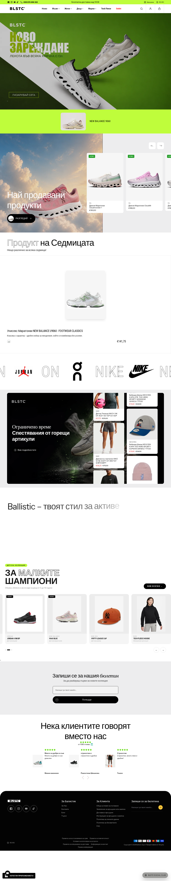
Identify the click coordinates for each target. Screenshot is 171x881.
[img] (85, 742)
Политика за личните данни (107, 819)
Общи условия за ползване (107, 806)
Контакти (65, 809)
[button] (159, 8)
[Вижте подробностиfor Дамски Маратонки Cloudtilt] (144, 177)
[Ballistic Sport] (16, 9)
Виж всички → (154, 586)
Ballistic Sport (141, 845)
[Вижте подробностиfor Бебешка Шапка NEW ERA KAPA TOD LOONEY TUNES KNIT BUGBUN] (142, 435)
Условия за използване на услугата (85, 841)
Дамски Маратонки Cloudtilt (140, 206)
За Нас (64, 806)
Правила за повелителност (99, 838)
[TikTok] (17, 2)
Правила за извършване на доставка (76, 844)
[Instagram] (11, 2)
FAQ (98, 826)
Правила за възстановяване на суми (75, 838)
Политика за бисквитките (106, 823)
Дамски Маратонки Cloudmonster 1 (97, 207)
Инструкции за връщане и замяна (110, 816)
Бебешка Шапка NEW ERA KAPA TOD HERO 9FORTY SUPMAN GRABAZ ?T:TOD (140, 411)
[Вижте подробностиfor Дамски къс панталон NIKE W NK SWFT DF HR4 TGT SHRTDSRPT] (108, 473)
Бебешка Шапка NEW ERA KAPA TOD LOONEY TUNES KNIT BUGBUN (140, 458)
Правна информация (85, 847)
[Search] (141, 8)
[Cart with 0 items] (159, 8)
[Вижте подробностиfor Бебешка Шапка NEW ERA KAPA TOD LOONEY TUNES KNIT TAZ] (142, 483)
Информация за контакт (99, 844)
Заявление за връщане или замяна (110, 809)
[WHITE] (8, 341)
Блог (63, 812)
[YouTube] (14, 2)
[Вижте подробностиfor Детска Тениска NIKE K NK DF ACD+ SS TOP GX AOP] (108, 428)
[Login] (150, 8)
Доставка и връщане (104, 812)
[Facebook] (8, 2)
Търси (64, 816)
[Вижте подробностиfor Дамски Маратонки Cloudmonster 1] (105, 177)
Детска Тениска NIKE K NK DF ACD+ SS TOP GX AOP (107, 449)
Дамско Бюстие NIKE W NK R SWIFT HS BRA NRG (106, 404)
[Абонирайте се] (160, 807)
